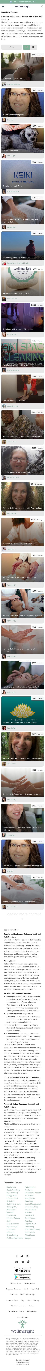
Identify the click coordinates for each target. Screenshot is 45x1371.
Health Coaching (13, 1190)
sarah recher (11, 549)
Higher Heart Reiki (13, 478)
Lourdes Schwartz (13, 191)
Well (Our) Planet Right (27, 1294)
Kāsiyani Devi (11, 334)
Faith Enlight (11, 156)
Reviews (31, 1306)
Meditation (10, 1209)
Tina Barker (11, 835)
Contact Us (13, 1294)
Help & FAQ (35, 1289)
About (26, 1289)
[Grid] (26, 47)
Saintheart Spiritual (13, 84)
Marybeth (10, 120)
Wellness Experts (15, 1283)
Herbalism (10, 1201)
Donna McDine (12, 907)
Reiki (8, 1221)
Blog (22, 1300)
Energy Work (11, 1195)
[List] (33, 47)
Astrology (29, 1221)
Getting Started (30, 1283)
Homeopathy (11, 1206)
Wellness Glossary (33, 1300)
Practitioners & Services (16, 1311)
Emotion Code (12, 1198)
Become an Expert (12, 1300)
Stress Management (33, 1204)
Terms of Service (22, 1317)
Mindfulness (30, 1232)
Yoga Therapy (11, 1226)
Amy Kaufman (11, 442)
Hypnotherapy (12, 1235)
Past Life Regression (14, 1238)
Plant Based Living (32, 1229)
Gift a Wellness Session (18, 1306)
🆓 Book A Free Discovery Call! (22, 1)
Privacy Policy (31, 1311)
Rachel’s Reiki (11, 728)
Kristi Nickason (12, 299)
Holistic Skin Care (13, 1204)
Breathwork (11, 1187)
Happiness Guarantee (13, 1289)
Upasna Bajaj (11, 227)
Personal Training (13, 1218)
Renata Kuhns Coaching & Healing (18, 263)
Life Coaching (12, 1192)
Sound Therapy (12, 1223)
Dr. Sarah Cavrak (12, 406)
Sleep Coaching (31, 1206)
